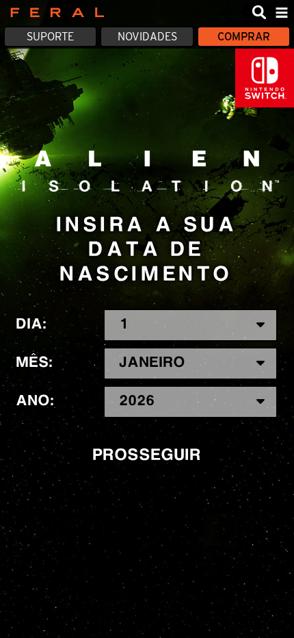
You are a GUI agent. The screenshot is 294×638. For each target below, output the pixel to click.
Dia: (31, 324)
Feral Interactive (53, 12)
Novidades (147, 36)
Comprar (243, 36)
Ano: (35, 401)
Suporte (50, 36)
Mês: (34, 362)
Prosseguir (147, 455)
